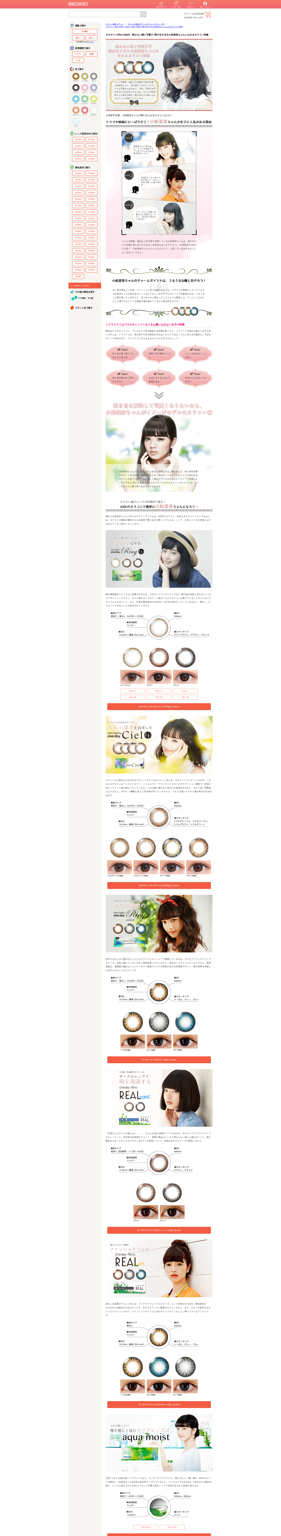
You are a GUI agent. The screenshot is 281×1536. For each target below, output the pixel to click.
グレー (93, 81)
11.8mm (91, 173)
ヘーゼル (85, 81)
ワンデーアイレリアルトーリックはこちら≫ (159, 1230)
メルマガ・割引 (176, 7)
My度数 (85, 31)
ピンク (85, 92)
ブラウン (76, 81)
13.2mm (91, 218)
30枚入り (133, 691)
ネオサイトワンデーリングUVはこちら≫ (159, 706)
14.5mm (91, 152)
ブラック (76, 92)
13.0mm (91, 212)
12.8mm (91, 205)
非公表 (78, 276)
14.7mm (78, 270)
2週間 (91, 54)
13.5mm (78, 231)
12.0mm (91, 180)
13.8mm (91, 238)
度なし (91, 38)
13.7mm (78, 238)
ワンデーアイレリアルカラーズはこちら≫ (159, 1404)
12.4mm (91, 193)
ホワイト (94, 115)
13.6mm (91, 231)
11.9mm (78, 180)
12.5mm (78, 199)
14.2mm (78, 146)
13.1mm (78, 218)
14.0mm (78, 139)
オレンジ (76, 115)
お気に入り (190, 7)
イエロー (94, 103)
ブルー (76, 103)
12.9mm (78, 212)
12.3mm (78, 193)
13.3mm (78, 225)
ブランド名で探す (84, 308)
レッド (85, 115)
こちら (91, 42)
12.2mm (91, 186)
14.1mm (91, 139)
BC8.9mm (172, 1527)
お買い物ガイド (161, 7)
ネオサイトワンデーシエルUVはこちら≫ (159, 885)
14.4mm (78, 152)
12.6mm (91, 199)
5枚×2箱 (132, 697)
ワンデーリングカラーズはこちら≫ (159, 1060)
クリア (76, 126)
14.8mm (78, 159)
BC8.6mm (146, 1527)
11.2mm (78, 173)
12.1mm (78, 186)
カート (207, 14)
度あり (78, 38)
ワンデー (78, 54)
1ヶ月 (78, 60)
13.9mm (78, 244)
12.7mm (78, 205)
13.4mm (91, 225)
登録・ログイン (205, 7)
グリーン (85, 103)
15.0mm (91, 159)
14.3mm (91, 146)
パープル (94, 92)
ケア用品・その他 (85, 298)
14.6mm (91, 264)
